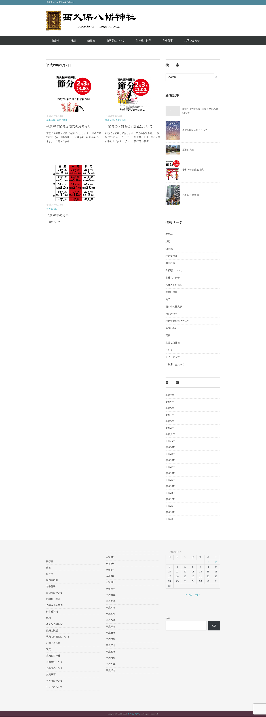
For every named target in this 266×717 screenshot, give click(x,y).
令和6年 (170, 401)
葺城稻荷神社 (173, 342)
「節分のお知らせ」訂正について (129, 126)
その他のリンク (54, 668)
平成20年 (170, 512)
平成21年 (170, 506)
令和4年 (170, 414)
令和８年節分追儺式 (193, 169)
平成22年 (170, 499)
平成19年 (170, 519)
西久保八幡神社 (134, 714)
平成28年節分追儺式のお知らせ (68, 126)
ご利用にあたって (175, 364)
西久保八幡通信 (190, 195)
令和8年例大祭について (194, 130)
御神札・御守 (143, 40)
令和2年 (170, 427)
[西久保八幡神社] (91, 13)
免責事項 (51, 674)
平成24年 (170, 486)
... (71, 141)
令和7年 (170, 395)
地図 (168, 299)
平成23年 (170, 492)
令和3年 (170, 421)
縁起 (73, 40)
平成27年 (170, 466)
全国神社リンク (54, 662)
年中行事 (168, 40)
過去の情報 (62, 120)
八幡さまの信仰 (174, 285)
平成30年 (170, 447)
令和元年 (170, 434)
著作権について (54, 680)
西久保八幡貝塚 (174, 306)
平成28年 (170, 460)
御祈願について (115, 40)
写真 (168, 335)
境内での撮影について (177, 321)
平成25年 (170, 479)
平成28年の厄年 (57, 215)
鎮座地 (91, 40)
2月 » (197, 594)
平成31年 (170, 440)
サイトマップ (173, 357)
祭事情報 (50, 120)
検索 (168, 618)
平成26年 (170, 473)
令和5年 (170, 408)
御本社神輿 (171, 292)
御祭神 (55, 40)
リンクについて (54, 687)
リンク (169, 350)
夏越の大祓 (188, 149)
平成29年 (170, 453)
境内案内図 (171, 256)
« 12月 (188, 594)
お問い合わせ (192, 40)
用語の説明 (171, 313)
